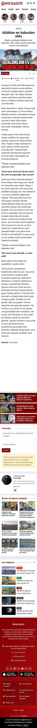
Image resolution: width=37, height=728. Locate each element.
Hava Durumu (26, 684)
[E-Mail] (15, 490)
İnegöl (11, 9)
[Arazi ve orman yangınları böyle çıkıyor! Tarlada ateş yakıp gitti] (10, 525)
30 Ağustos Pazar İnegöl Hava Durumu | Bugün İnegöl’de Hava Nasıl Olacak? (24, 592)
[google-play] (27, 675)
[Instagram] (18, 668)
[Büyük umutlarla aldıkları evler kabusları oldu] (18, 165)
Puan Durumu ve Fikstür (26, 691)
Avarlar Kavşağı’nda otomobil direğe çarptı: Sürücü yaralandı (26, 533)
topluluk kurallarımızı (21, 457)
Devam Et (16, 486)
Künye (22, 710)
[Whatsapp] (26, 668)
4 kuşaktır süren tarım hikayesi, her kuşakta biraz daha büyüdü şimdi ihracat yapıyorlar (27, 514)
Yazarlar (25, 9)
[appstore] (9, 675)
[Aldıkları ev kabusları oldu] (18, 60)
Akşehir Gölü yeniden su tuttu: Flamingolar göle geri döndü (27, 550)
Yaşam (18, 29)
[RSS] (30, 668)
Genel (19, 608)
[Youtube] (22, 668)
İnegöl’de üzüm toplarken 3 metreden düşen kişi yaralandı (9, 513)
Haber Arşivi (10, 703)
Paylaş (6, 73)
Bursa (4, 9)
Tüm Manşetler (10, 696)
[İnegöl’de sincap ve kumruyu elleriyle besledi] (10, 543)
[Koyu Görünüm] (28, 3)
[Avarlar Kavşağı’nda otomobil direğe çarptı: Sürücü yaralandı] (27, 525)
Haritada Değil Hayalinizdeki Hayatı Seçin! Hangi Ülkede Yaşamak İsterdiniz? (25, 612)
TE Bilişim (23, 716)
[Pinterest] (14, 668)
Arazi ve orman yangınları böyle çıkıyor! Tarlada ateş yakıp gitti (9, 533)
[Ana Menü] (34, 3)
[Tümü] (34, 562)
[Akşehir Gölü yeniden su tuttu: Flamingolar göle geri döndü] (27, 543)
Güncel (19, 567)
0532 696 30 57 (19, 656)
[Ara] (31, 3)
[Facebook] (7, 668)
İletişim (15, 710)
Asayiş (33, 9)
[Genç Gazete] (12, 3)
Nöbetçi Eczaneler (7, 685)
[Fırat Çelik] (7, 480)
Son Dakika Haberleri (24, 697)
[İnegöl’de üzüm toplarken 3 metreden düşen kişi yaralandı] (10, 506)
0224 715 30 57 (20, 652)
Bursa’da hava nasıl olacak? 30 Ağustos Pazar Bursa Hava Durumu (25, 582)
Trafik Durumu (10, 690)
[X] (11, 668)
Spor (17, 9)
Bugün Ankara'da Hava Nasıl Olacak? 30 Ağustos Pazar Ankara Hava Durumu (26, 572)
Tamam (26, 725)
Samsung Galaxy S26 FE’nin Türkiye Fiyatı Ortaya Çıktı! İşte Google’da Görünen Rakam (26, 602)
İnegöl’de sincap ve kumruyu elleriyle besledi (8, 550)
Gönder (6, 450)
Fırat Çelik (7, 78)
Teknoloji (20, 598)
